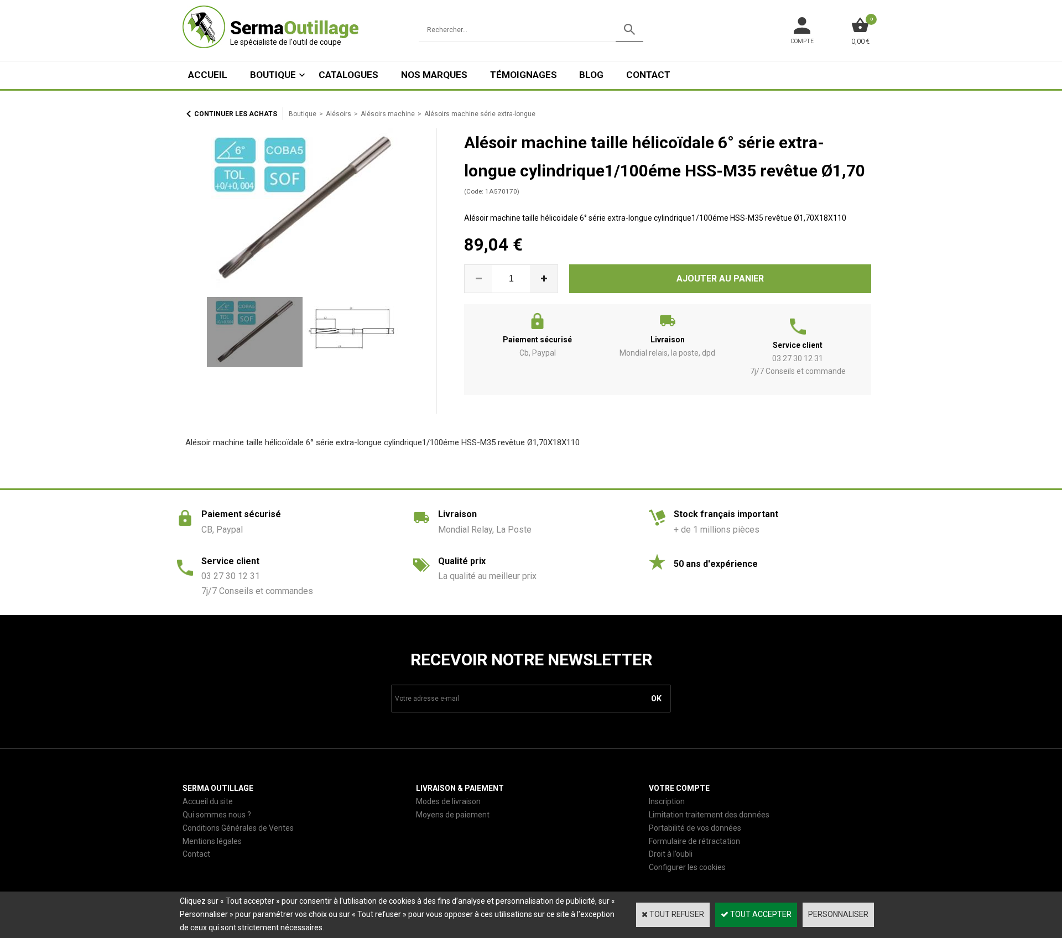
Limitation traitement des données (709, 814)
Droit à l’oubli (671, 854)
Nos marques (434, 74)
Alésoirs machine (388, 114)
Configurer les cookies (687, 867)
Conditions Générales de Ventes (238, 828)
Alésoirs (338, 114)
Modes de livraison (448, 801)
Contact (648, 74)
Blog (591, 74)
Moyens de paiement (453, 814)
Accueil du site (208, 801)
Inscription (667, 801)
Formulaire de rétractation (694, 841)
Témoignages (523, 74)
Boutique (273, 74)
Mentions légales (212, 841)
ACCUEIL (207, 74)
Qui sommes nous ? (217, 814)
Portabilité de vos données (695, 828)
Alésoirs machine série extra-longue (479, 114)
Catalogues (348, 74)
